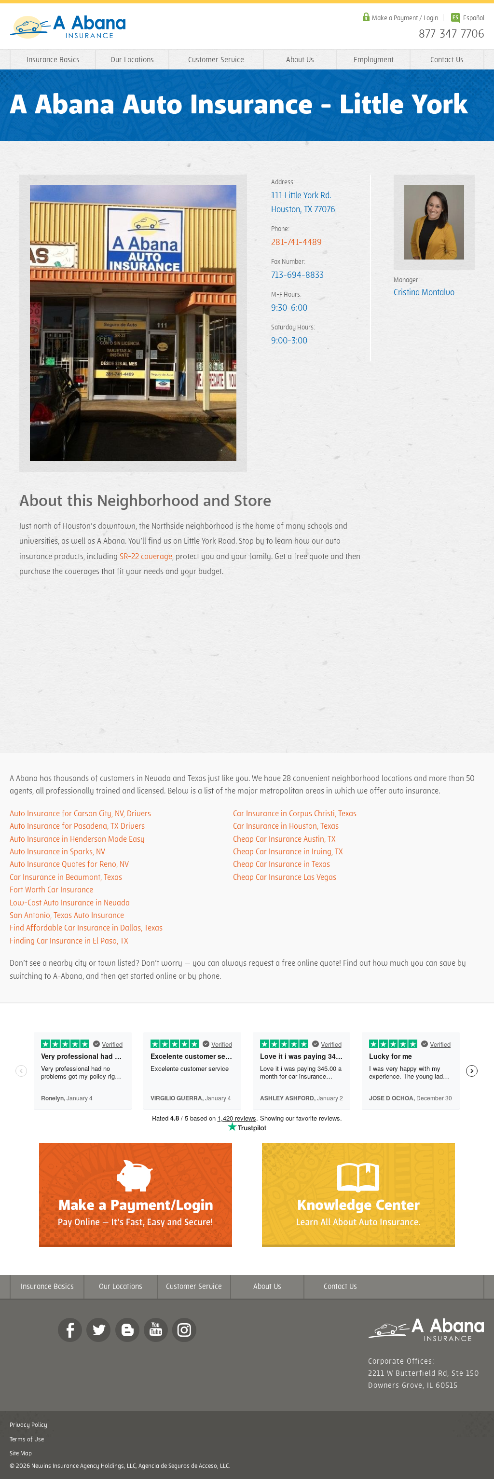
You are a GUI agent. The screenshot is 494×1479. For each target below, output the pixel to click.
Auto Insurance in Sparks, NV (57, 852)
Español (473, 18)
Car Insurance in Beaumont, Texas (66, 877)
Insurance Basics (53, 60)
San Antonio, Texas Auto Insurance (67, 915)
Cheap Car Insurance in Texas (281, 864)
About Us (300, 60)
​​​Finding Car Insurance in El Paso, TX (69, 941)
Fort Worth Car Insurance (51, 890)
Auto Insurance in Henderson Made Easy (77, 839)
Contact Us (447, 60)
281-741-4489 (296, 242)
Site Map (21, 1453)
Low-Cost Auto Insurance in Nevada (70, 903)
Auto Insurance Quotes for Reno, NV (69, 864)
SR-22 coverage (146, 556)
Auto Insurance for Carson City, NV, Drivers (80, 813)
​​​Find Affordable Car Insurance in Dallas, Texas (86, 928)
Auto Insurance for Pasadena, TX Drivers (77, 826)
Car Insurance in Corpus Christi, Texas (295, 813)
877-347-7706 (451, 34)
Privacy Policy (28, 1425)
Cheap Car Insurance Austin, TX (284, 839)
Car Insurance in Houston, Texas (286, 826)
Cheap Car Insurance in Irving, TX (288, 852)
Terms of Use (27, 1439)
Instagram (184, 1330)
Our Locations (132, 60)
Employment (374, 60)
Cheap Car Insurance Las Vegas (284, 877)
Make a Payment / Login (405, 18)
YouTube (156, 1330)
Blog (127, 1330)
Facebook (70, 1330)
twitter (98, 1330)
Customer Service (216, 60)
